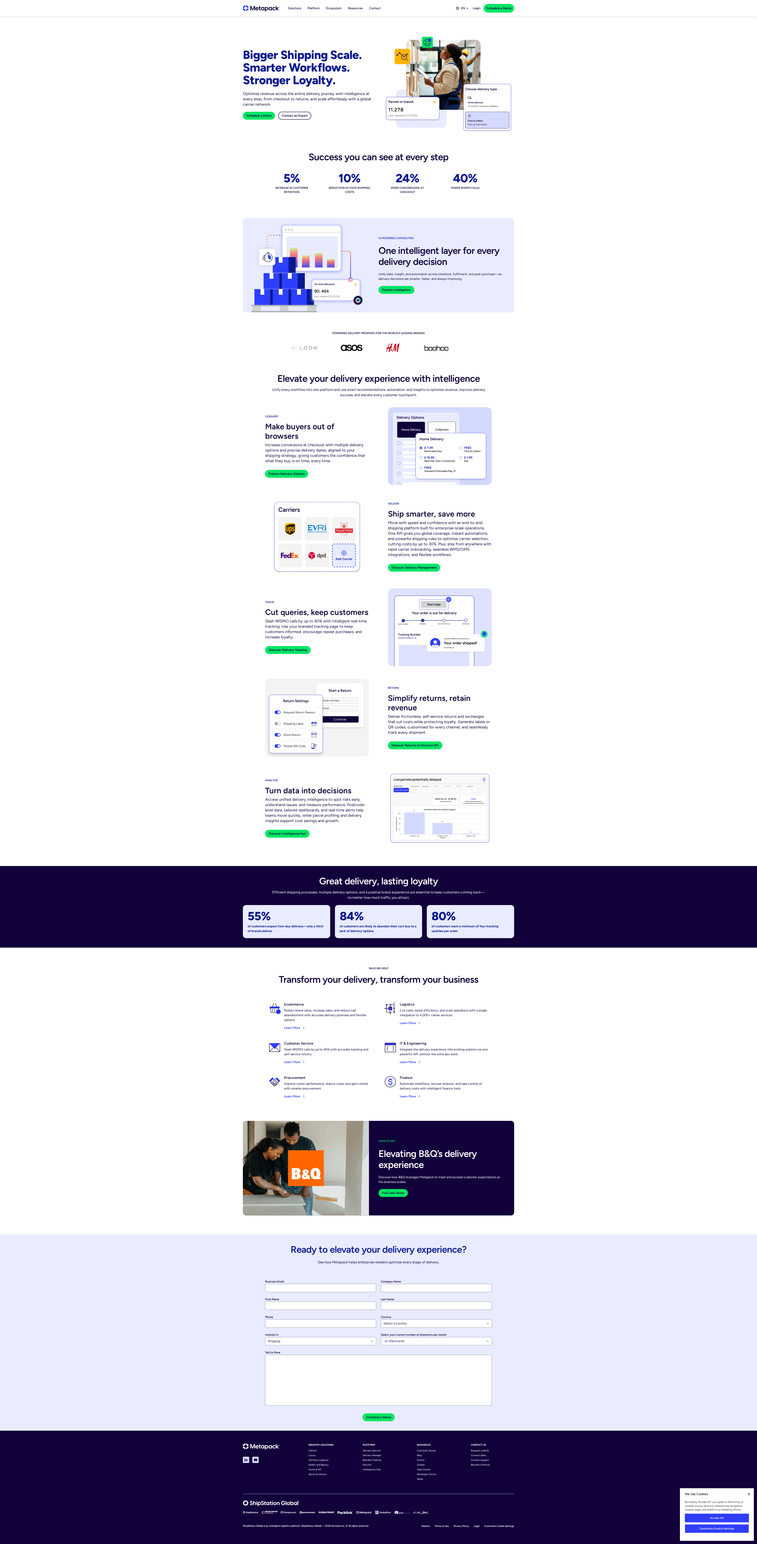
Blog (419, 1455)
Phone (269, 1317)
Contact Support (480, 1460)
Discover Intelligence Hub (287, 833)
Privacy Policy (461, 1526)
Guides (421, 1464)
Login (476, 8)
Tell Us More (272, 1352)
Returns (367, 1464)
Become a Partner (480, 1464)
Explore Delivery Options (287, 474)
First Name (272, 1299)
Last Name (387, 1299)
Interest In (271, 1334)
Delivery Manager (372, 1455)
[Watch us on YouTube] (255, 1460)
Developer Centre (426, 1474)
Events (420, 1460)
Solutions (294, 8)
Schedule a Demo (498, 8)
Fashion (313, 1450)
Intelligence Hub (372, 1469)
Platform (314, 8)
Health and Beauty (318, 1464)
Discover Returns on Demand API (415, 745)
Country (386, 1317)
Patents (425, 1526)
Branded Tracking (372, 1460)
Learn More (292, 1028)
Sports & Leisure (317, 1474)
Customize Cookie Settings (499, 1526)
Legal (476, 1526)
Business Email (274, 1281)
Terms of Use (442, 1526)
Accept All (717, 1517)
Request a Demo (480, 1450)
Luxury (312, 1455)
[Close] (749, 1494)
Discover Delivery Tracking (288, 650)
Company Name (391, 1281)
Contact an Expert (295, 115)
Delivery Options (372, 1450)
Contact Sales (478, 1455)
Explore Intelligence (396, 290)
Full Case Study (393, 1193)
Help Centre (423, 1469)
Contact (375, 8)
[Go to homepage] (261, 8)
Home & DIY (315, 1469)
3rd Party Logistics (318, 1460)
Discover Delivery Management (414, 567)
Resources (355, 8)
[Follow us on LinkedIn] (246, 1460)
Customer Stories (426, 1450)
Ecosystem (334, 8)
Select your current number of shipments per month (414, 1334)
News (420, 1479)
